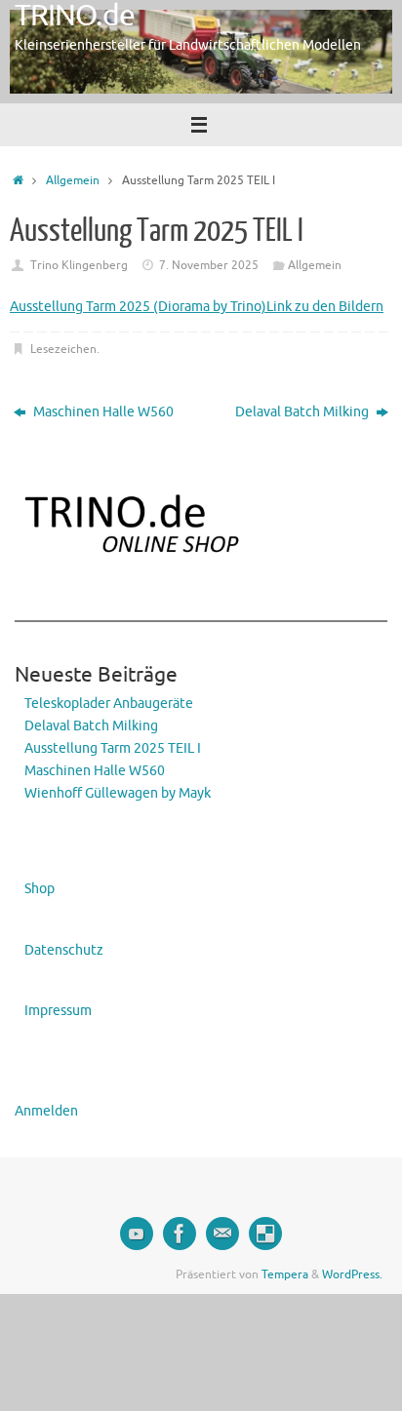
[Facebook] (179, 1233)
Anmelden (46, 1111)
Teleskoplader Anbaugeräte (108, 703)
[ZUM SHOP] (265, 1233)
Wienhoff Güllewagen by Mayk (117, 793)
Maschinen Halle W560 (102, 412)
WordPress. (352, 1274)
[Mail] (222, 1233)
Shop (39, 889)
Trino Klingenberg (79, 265)
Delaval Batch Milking (303, 412)
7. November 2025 (209, 265)
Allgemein (73, 180)
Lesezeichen (63, 349)
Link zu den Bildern (324, 306)
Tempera (284, 1274)
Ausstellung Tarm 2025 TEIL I (112, 748)
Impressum (58, 1010)
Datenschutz (63, 950)
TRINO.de (75, 16)
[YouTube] (136, 1233)
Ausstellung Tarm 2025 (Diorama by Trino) (138, 306)
